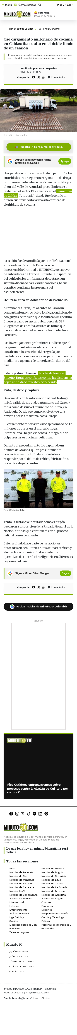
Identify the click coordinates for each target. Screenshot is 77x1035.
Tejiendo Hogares (19, 932)
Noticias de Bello (51, 879)
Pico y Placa (64, 4)
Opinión (13, 921)
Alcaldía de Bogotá (52, 898)
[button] (7, 5)
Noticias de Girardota (53, 894)
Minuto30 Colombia (21, 29)
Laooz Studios (41, 998)
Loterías (14, 906)
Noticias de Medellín (52, 868)
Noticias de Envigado (21, 883)
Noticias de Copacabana (23, 894)
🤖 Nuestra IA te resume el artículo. (39, 146)
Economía (47, 906)
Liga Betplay (16, 917)
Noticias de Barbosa (52, 891)
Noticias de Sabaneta (21, 887)
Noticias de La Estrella (54, 887)
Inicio (12, 868)
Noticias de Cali (18, 876)
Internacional (16, 902)
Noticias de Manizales (21, 879)
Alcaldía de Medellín (20, 898)
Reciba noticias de (41, 606)
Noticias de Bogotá (52, 872)
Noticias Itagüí (17, 891)
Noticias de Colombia (53, 876)
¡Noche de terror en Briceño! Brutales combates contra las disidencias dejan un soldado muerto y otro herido (38, 377)
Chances (46, 902)
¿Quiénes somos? (18, 951)
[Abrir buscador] (39, 5)
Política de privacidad (21, 966)
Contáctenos (16, 971)
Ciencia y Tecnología (52, 917)
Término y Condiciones (21, 961)
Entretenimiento (18, 909)
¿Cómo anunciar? (18, 956)
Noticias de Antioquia (21, 872)
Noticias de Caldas (48, 29)
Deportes (46, 909)
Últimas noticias (27, 4)
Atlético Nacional (19, 913)
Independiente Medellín (54, 913)
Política (45, 921)
